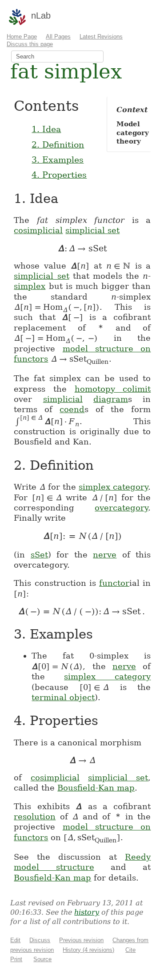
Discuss (39, 940)
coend (72, 409)
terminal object (63, 697)
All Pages (58, 36)
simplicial (63, 399)
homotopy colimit (113, 389)
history (86, 912)
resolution (35, 816)
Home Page (22, 36)
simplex (29, 286)
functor (114, 583)
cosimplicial (38, 230)
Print (16, 959)
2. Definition (58, 144)
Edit (15, 940)
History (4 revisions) (88, 950)
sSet (39, 554)
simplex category (113, 486)
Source (42, 959)
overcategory (121, 507)
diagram (110, 399)
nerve (104, 554)
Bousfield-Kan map (96, 787)
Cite (130, 950)
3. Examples (58, 159)
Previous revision (81, 940)
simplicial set (92, 230)
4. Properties (59, 174)
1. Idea (46, 129)
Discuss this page (30, 44)
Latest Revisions (101, 36)
